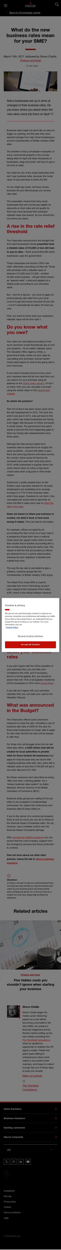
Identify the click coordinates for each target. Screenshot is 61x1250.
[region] (30, 625)
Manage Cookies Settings (30, 636)
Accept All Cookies (30, 645)
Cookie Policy (12, 628)
